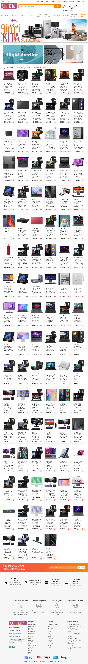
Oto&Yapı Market (82, 15)
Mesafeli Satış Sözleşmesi (75, 633)
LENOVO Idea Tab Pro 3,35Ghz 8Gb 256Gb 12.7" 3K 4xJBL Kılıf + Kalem (78, 174)
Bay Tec (50, 643)
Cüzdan (30, 647)
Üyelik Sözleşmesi (72, 642)
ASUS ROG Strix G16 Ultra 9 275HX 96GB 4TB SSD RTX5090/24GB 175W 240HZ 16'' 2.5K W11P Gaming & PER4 (78, 261)
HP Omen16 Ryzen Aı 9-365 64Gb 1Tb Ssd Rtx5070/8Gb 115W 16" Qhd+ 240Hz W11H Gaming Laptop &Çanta (36, 261)
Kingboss (51, 638)
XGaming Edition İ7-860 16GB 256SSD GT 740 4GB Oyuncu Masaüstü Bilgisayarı (50, 261)
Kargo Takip (71, 628)
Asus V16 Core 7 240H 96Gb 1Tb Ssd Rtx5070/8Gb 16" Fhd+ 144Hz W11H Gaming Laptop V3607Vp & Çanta (8, 116)
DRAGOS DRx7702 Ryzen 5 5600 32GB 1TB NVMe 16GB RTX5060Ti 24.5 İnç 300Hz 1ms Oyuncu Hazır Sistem (8, 464)
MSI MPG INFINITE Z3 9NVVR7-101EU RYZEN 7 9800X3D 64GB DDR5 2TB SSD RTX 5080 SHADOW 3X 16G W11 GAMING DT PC (78, 348)
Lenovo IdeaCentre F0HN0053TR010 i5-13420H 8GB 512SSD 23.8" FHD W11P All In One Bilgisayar (23, 348)
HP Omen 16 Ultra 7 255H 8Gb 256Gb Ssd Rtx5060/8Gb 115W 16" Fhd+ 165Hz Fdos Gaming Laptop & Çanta (36, 145)
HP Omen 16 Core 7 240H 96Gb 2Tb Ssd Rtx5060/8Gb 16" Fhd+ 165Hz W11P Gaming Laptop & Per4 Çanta (78, 87)
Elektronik (65, 15)
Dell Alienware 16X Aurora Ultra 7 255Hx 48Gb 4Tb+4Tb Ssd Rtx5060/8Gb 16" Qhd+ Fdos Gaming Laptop (78, 377)
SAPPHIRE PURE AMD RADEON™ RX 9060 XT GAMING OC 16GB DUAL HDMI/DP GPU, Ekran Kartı (64, 203)
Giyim (30, 638)
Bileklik (30, 652)
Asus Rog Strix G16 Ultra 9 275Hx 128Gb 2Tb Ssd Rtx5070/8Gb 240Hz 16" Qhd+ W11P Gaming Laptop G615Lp (50, 174)
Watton (50, 637)
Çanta (30, 650)
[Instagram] (13, 647)
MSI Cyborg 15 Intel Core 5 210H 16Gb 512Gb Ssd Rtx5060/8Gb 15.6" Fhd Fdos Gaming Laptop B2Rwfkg (36, 174)
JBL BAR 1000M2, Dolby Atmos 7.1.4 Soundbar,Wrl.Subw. (37, 551)
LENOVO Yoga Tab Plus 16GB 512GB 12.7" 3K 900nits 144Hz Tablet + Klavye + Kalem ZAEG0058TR (78, 464)
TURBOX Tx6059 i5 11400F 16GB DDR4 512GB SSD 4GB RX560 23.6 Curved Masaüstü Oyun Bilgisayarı (63, 435)
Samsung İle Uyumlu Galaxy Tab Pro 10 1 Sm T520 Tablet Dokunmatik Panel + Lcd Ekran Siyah (22, 116)
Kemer (30, 649)
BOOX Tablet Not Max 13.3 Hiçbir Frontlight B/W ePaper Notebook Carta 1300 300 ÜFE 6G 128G (78, 290)
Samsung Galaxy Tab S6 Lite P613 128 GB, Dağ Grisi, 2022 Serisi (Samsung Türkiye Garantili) (50, 406)
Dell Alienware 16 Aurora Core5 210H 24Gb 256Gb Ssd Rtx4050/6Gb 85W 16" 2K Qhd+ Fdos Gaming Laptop (36, 464)
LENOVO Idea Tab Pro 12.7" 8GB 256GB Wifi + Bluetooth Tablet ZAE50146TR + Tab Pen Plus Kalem (22, 145)
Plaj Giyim (31, 628)
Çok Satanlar (8, 68)
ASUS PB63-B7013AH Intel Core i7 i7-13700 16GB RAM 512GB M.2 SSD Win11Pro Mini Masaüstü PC (22, 232)
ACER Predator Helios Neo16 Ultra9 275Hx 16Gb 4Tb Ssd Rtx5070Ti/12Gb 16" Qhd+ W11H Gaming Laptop (22, 261)
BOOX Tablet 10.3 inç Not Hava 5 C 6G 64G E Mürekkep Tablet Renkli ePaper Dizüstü (64, 290)
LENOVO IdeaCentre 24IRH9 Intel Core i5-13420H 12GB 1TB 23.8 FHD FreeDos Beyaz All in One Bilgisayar (23, 406)
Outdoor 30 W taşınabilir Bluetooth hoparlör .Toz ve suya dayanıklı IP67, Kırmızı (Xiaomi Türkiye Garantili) (8, 261)
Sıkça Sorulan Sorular (73, 638)
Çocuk (31, 15)
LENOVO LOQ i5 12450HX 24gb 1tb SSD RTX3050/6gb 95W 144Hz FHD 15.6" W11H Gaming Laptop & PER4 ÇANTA (9, 377)
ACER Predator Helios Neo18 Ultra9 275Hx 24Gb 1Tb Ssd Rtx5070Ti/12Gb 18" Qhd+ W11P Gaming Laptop (22, 522)
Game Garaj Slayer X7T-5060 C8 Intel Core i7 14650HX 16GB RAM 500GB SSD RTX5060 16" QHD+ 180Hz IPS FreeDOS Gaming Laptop (50, 464)
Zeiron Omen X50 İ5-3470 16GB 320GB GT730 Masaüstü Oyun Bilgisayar (64, 406)
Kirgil (49, 635)
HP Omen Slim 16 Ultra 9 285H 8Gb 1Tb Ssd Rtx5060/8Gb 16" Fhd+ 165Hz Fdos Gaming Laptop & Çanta (22, 552)
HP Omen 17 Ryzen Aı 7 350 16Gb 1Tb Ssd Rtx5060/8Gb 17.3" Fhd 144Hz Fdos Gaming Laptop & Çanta (22, 377)
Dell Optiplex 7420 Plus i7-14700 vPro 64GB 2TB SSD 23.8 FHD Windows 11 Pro (8, 290)
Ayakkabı (31, 633)
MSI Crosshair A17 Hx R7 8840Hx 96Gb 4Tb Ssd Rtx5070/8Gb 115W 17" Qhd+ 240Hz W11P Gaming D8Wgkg (22, 435)
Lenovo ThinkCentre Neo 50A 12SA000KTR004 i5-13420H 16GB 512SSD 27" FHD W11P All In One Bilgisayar (50, 290)
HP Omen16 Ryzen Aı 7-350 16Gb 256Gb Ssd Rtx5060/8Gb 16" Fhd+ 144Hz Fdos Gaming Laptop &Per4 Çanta (22, 203)
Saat (29, 643)
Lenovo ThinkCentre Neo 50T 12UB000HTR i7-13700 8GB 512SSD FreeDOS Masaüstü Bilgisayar (8, 174)
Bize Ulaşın (70, 645)
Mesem (50, 645)
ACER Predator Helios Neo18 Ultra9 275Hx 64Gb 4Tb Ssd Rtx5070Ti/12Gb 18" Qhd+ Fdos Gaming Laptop (50, 116)
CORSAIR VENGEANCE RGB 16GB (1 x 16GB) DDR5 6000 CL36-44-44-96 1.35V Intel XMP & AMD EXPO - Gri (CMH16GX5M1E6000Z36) (9, 522)
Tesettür (30, 630)
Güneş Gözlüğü (33, 645)
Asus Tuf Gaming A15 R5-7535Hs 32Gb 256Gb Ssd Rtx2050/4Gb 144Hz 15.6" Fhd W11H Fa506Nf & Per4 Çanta (36, 406)
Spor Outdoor (48, 15)
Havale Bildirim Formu (74, 626)
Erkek (22, 15)
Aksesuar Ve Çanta (34, 635)
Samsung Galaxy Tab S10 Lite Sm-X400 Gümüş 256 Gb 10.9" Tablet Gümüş (64, 493)
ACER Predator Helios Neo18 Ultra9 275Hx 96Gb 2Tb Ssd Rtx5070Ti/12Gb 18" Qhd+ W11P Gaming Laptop (22, 493)
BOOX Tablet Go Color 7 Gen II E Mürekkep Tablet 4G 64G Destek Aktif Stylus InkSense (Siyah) (78, 145)
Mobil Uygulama (51, 1)
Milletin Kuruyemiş (53, 625)
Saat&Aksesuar (33, 642)
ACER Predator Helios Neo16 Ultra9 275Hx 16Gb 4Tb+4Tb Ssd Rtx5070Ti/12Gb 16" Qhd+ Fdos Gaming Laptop (78, 406)
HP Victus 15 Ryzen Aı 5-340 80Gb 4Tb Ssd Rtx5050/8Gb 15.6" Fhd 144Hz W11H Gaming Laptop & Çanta (50, 232)
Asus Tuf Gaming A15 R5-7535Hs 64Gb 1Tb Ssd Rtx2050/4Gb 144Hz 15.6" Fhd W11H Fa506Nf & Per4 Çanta (64, 319)
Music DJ (50, 647)
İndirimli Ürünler (39, 68)
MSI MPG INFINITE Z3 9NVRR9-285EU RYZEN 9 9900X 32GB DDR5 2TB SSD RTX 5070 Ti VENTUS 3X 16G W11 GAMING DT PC (50, 87)
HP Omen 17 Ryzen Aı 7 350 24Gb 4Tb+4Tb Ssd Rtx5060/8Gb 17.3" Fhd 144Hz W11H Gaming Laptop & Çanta (36, 116)
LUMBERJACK (51, 626)
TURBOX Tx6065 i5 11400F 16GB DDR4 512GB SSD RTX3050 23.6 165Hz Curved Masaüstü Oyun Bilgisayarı (8, 406)
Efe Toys (50, 642)
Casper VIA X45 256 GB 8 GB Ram (8, 230)
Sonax (50, 640)
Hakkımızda (70, 643)
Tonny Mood (52, 630)
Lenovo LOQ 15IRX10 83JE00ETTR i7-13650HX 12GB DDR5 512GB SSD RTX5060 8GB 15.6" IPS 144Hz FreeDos (64, 145)
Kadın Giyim (32, 625)
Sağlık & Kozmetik (39, 15)
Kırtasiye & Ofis (74, 15)
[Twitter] (10, 647)
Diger (49, 631)
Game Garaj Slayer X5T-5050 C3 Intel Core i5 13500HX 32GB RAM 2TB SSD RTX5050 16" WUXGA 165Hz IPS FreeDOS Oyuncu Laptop (36, 348)
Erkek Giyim (31, 626)
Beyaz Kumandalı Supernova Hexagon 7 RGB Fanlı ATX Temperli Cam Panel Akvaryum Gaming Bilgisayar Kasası (50, 145)
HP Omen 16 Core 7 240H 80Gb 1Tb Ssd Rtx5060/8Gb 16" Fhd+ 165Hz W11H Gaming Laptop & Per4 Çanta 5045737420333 (9, 435)
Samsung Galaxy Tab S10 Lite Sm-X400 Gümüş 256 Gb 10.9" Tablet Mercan (36, 232)
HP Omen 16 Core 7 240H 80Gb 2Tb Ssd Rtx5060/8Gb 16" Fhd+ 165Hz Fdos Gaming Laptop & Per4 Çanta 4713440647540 (64, 522)
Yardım (84, 1)
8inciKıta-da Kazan (62, 1)
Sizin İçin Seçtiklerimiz (23, 68)
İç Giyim (30, 637)
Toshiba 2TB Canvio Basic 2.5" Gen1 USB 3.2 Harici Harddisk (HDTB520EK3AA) (9, 145)
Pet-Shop (57, 15)
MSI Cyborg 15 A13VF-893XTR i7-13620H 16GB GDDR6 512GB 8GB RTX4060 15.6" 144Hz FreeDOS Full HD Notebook (64, 261)
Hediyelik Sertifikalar (75, 1)
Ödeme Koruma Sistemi (74, 640)
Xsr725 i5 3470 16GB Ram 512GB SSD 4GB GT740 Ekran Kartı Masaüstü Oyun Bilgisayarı (22, 464)
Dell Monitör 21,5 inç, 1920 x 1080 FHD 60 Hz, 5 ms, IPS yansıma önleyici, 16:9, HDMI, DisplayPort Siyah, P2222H (8, 319)
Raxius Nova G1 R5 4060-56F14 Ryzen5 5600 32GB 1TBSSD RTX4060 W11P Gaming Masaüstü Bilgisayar (50, 203)
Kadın (14, 15)
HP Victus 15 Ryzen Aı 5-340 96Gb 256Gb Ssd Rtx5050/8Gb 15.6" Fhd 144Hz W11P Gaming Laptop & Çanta (64, 116)
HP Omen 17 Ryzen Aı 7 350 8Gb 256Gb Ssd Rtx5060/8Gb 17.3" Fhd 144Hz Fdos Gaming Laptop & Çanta (8, 493)
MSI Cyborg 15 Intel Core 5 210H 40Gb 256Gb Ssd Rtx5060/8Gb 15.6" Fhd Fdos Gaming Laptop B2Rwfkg (50, 348)
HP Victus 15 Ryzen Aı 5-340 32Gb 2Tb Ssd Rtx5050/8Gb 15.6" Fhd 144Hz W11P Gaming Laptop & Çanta (50, 522)
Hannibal (50, 628)
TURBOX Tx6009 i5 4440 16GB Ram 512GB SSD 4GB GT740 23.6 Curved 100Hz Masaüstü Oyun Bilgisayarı (8, 552)
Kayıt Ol (81, 567)
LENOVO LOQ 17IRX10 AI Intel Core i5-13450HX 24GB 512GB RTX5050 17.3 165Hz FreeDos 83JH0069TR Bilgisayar (78, 232)
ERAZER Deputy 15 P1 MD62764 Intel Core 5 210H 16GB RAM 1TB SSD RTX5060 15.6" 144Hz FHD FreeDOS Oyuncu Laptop (50, 377)
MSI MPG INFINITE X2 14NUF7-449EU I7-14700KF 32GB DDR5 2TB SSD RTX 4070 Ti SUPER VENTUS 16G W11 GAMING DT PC (50, 552)
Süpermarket (5, 15)
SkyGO (50, 633)
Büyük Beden (32, 631)
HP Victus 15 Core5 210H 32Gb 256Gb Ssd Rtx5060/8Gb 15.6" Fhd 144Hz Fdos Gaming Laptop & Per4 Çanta (36, 87)
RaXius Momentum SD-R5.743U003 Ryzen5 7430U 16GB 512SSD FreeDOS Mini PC (78, 435)
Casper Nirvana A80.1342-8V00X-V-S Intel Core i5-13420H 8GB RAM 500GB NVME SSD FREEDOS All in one (36, 435)
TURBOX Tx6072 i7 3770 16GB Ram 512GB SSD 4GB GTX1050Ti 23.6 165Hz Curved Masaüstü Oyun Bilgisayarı (50, 493)
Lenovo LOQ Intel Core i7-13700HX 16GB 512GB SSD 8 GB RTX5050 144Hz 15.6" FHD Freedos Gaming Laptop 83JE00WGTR (64, 174)
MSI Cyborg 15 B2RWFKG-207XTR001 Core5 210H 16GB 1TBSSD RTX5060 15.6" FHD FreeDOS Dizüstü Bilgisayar (64, 87)
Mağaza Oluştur (40, 1)
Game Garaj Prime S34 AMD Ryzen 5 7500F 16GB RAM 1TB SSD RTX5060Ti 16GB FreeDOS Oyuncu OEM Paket (78, 116)
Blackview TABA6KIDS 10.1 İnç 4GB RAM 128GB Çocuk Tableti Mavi (64, 231)
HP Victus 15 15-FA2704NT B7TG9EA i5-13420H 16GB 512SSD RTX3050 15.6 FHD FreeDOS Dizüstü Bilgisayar (36, 319)
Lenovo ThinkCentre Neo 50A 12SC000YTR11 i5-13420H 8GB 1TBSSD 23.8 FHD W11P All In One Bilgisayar (78, 493)
